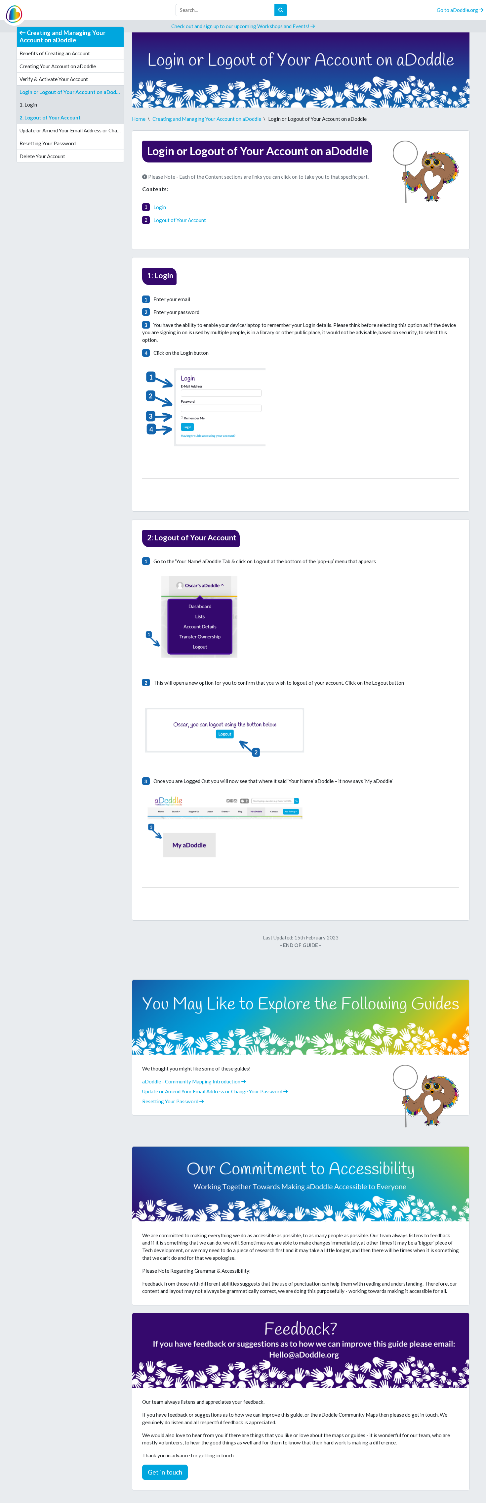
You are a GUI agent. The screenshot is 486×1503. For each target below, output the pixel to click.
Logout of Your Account (179, 220)
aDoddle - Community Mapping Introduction (191, 1081)
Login (159, 207)
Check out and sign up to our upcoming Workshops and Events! (240, 26)
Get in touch (165, 1472)
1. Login (28, 105)
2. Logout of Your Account (50, 117)
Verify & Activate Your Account (54, 79)
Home (138, 119)
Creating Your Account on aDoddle (58, 66)
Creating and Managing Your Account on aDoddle (62, 36)
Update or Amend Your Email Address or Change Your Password (71, 130)
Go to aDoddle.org (458, 10)
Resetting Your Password (48, 143)
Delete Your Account (42, 156)
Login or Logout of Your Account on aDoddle (71, 92)
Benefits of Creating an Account (55, 53)
